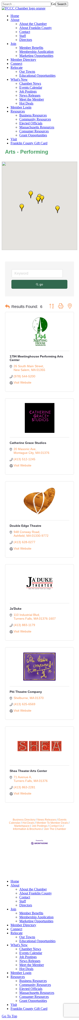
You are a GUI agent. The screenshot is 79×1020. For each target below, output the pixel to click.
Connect (16, 63)
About (15, 20)
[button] (22, 207)
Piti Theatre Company (26, 691)
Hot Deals (26, 103)
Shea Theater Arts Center (28, 771)
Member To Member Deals (52, 822)
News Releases (29, 95)
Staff (22, 36)
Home (15, 16)
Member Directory (23, 59)
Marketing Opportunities (36, 55)
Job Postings (28, 91)
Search (61, 4)
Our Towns (27, 71)
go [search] (41, 284)
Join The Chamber (55, 829)
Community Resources (35, 119)
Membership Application (36, 51)
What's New (19, 79)
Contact (24, 32)
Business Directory (24, 819)
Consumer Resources (34, 131)
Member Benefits (31, 48)
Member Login (21, 107)
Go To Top (9, 1016)
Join (13, 44)
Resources (18, 111)
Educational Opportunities (37, 75)
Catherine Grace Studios (28, 443)
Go (53, 4)
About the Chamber (33, 24)
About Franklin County (35, 28)
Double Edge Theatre (25, 525)
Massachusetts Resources (36, 127)
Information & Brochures (27, 829)
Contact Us (56, 825)
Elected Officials (30, 123)
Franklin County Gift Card (29, 143)
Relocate (17, 67)
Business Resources (33, 115)
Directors (25, 40)
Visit (14, 139)
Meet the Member (31, 99)
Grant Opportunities (33, 135)
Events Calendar (30, 87)
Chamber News (30, 83)
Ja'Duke (16, 608)
